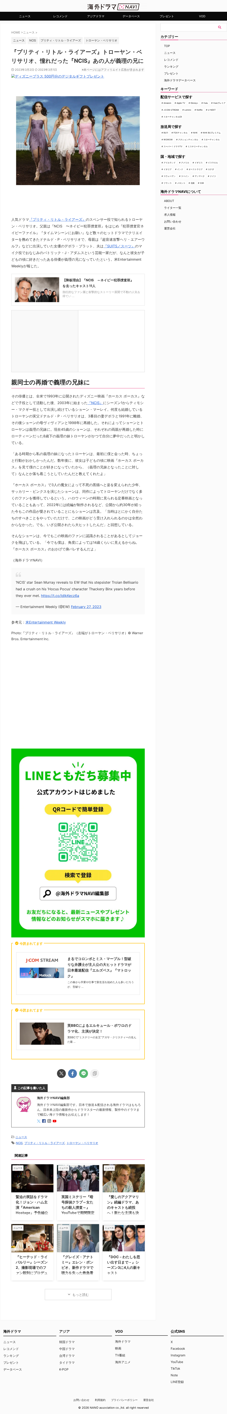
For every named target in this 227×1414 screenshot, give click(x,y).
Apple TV (181, 103)
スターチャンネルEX (173, 116)
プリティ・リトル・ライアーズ (61, 40)
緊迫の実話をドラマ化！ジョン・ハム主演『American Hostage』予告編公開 (32, 1207)
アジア (64, 1331)
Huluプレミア (219, 103)
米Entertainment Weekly (45, 622)
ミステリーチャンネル (198, 146)
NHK (195, 132)
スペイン (185, 176)
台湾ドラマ (67, 1355)
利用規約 (100, 1400)
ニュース (25, 16)
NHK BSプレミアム (212, 132)
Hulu (206, 103)
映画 (118, 1348)
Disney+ (194, 103)
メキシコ (181, 183)
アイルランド (170, 162)
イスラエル (213, 162)
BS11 (166, 132)
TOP (167, 46)
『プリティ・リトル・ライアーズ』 (57, 219)
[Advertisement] (78, 694)
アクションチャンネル (188, 139)
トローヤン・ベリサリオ (101, 40)
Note (174, 1375)
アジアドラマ (95, 16)
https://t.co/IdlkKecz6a (60, 595)
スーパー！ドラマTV (173, 146)
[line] (83, 1073)
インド (180, 169)
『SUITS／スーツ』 (119, 246)
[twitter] (61, 1073)
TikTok (175, 1368)
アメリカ (185, 162)
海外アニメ (123, 1362)
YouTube (177, 1362)
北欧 (193, 183)
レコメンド (60, 16)
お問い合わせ (172, 221)
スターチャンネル (212, 139)
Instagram (178, 1355)
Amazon (167, 103)
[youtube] (55, 1121)
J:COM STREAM (171, 110)
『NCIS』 (95, 403)
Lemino (187, 110)
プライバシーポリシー (124, 1400)
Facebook (178, 1348)
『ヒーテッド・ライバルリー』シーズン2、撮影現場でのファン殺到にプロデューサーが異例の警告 (32, 1267)
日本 (202, 183)
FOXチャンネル (181, 132)
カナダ (211, 169)
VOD (202, 16)
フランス (168, 183)
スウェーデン (170, 176)
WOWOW (168, 139)
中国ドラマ (67, 1349)
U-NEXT (212, 110)
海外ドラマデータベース (180, 80)
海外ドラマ (123, 1341)
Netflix (200, 110)
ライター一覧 (172, 207)
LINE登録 (177, 1382)
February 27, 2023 (86, 606)
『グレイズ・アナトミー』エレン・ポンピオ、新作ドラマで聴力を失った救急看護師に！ (77, 1267)
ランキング (171, 66)
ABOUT (169, 201)
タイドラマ (67, 1362)
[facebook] (72, 1073)
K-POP (63, 1369)
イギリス (199, 162)
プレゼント (167, 16)
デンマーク (200, 176)
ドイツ (213, 176)
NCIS (32, 40)
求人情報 (170, 214)
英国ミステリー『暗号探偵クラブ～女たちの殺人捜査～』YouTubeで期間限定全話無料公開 (77, 1207)
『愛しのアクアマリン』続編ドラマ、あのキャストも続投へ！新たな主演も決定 (123, 1207)
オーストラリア (196, 169)
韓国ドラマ (67, 1342)
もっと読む (80, 1295)
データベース (131, 16)
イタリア (168, 169)
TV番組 (120, 1355)
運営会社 (170, 228)
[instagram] (49, 1121)
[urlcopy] (94, 1073)
